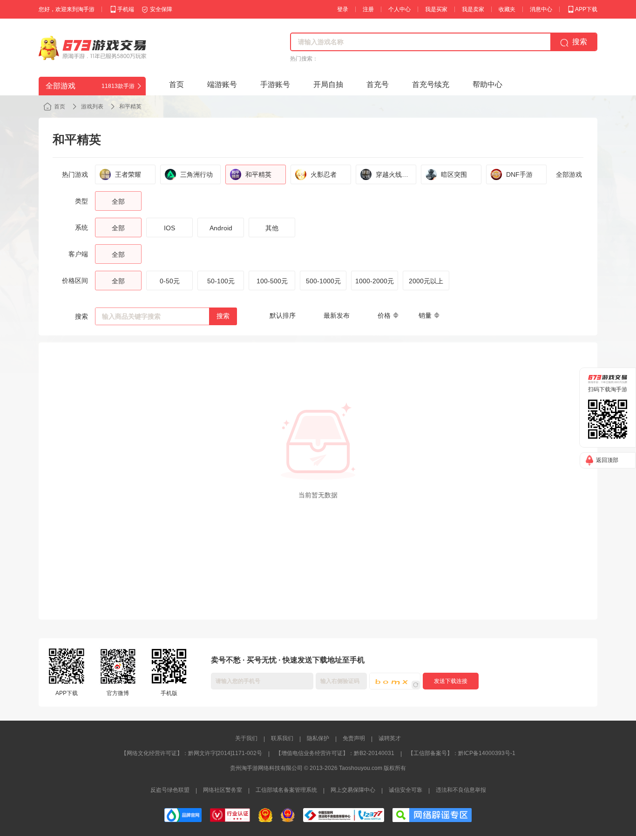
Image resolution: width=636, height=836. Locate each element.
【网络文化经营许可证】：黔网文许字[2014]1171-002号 (191, 753)
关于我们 (246, 738)
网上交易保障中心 (353, 790)
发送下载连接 (450, 681)
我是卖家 (473, 9)
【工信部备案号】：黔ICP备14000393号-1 (461, 753)
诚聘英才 (390, 738)
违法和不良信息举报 (461, 790)
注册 (368, 9)
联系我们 (282, 738)
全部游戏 (569, 174)
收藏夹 (507, 9)
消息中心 (541, 9)
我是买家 (436, 9)
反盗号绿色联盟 (169, 790)
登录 (342, 9)
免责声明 (354, 738)
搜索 (223, 316)
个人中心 (399, 9)
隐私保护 (318, 738)
